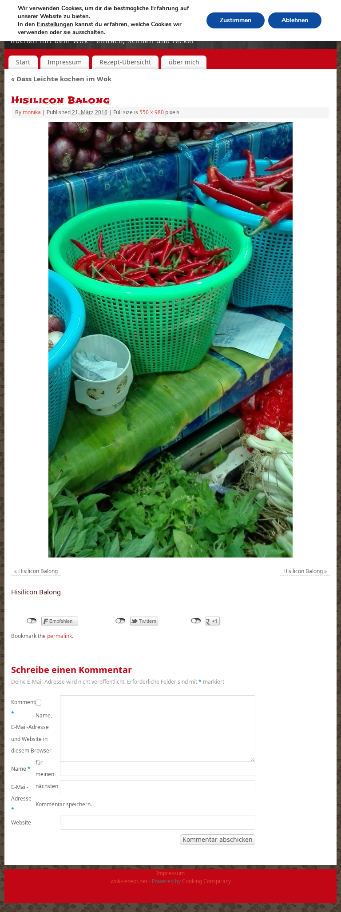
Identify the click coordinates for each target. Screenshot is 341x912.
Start (23, 62)
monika (32, 112)
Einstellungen (55, 24)
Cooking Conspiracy (206, 881)
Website (21, 822)
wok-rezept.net (129, 881)
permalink (59, 636)
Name (21, 769)
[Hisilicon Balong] (170, 340)
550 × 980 (151, 112)
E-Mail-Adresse (21, 798)
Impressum (65, 62)
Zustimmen (235, 20)
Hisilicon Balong (38, 571)
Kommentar (23, 707)
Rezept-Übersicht (125, 62)
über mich (184, 62)
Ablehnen (295, 20)
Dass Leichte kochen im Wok (61, 78)
